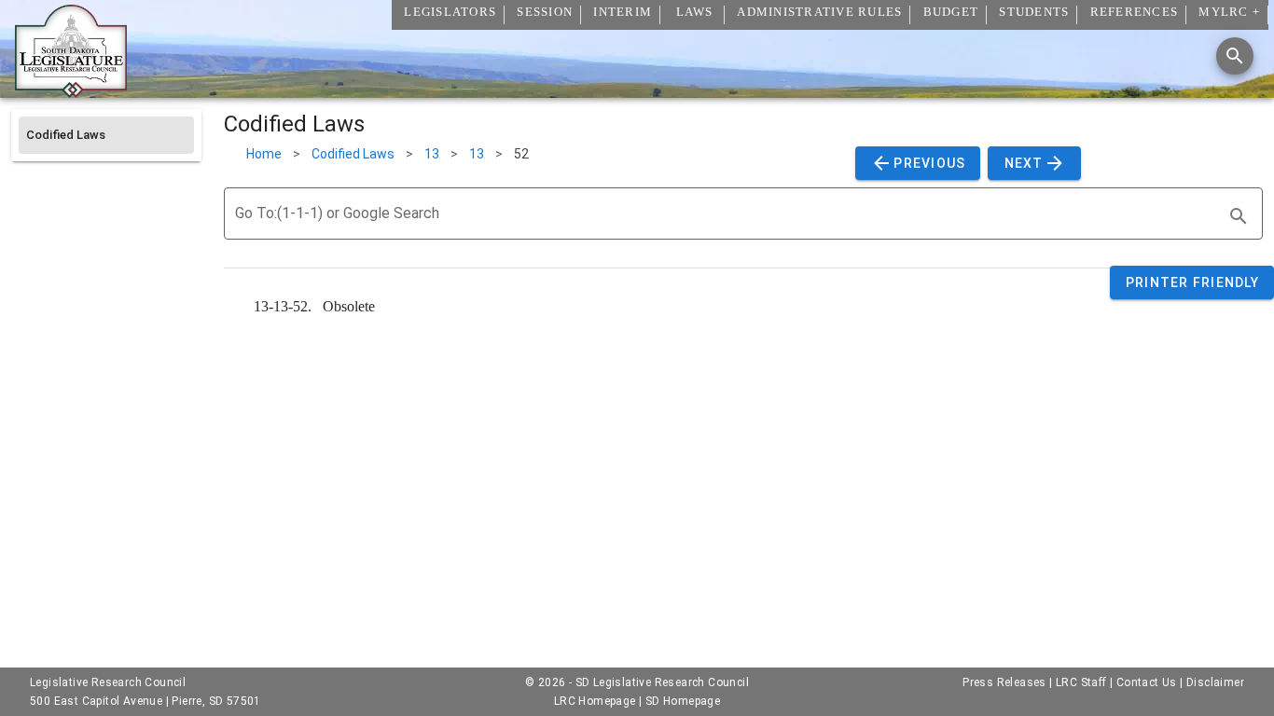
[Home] (71, 90)
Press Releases (1004, 682)
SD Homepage (682, 701)
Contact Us (1146, 682)
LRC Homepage (595, 701)
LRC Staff (1081, 682)
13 (431, 153)
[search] (1239, 216)
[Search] (1234, 56)
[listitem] (106, 135)
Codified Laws (353, 153)
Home (264, 153)
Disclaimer (1215, 682)
